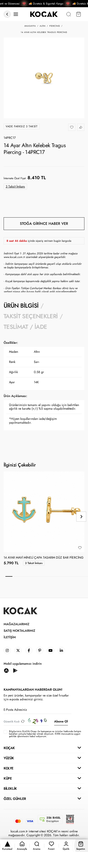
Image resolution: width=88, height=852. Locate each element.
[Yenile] (22, 721)
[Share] (80, 127)
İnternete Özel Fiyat (15, 178)
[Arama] (69, 14)
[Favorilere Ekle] (71, 127)
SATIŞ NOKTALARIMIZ (19, 631)
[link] (7, 650)
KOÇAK (9, 747)
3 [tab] (22, 576)
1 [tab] (8, 576)
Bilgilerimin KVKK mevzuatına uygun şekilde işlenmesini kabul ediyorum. (45, 734)
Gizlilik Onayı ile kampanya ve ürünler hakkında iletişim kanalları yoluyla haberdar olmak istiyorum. (45, 732)
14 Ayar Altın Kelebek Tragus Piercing (44, 32)
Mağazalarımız (16, 624)
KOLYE (9, 768)
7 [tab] (50, 576)
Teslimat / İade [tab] (25, 327)
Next (81, 517)
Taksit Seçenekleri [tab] (31, 316)
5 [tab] (36, 576)
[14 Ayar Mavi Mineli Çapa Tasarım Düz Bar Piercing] (44, 511)
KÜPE (8, 778)
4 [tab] (29, 576)
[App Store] (6, 670)
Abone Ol (61, 721)
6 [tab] (43, 576)
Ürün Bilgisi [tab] (21, 306)
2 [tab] (15, 576)
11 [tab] (77, 576)
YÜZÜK (9, 758)
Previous (7, 517)
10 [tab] (70, 576)
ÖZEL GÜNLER (15, 798)
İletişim (10, 637)
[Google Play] (15, 670)
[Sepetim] (78, 14)
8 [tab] (57, 576)
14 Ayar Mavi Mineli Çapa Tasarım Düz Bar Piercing (43, 557)
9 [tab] (63, 576)
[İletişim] (16, 14)
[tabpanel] (44, 392)
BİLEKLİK (10, 788)
